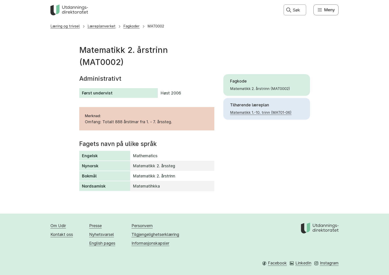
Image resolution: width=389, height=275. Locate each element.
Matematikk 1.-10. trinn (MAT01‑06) (261, 112)
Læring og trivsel (65, 26)
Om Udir (58, 225)
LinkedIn (303, 263)
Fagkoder (131, 26)
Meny (329, 9)
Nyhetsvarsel (101, 234)
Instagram (329, 263)
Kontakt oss (61, 234)
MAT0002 (155, 26)
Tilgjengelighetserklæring (155, 234)
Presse (95, 225)
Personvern (142, 225)
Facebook (277, 263)
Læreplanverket (101, 26)
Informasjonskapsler (150, 243)
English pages (102, 243)
